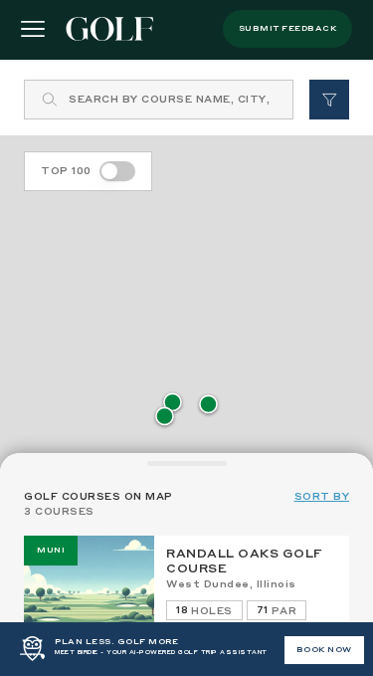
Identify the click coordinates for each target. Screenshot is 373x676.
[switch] (117, 171)
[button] (172, 403)
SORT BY (322, 497)
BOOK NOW (324, 650)
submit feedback (288, 29)
